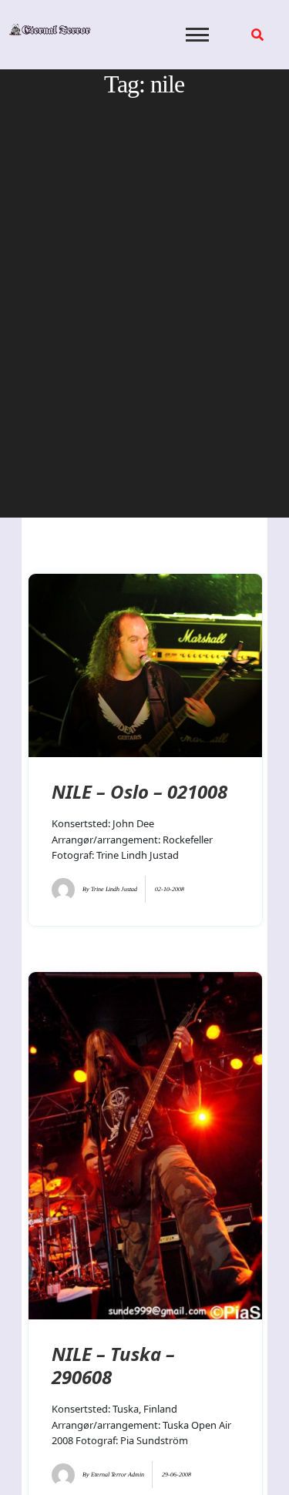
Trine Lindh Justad (114, 889)
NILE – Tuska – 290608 (113, 1365)
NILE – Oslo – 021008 (139, 791)
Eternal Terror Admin (117, 1474)
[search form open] (257, 35)
